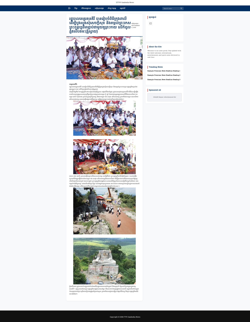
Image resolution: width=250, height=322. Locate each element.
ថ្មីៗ (69, 8)
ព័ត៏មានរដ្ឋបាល (86, 8)
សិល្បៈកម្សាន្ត (112, 8)
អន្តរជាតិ (122, 8)
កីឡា (75, 8)
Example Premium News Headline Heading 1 (163, 71)
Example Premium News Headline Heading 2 (163, 75)
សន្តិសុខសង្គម (99, 8)
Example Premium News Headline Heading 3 (163, 80)
